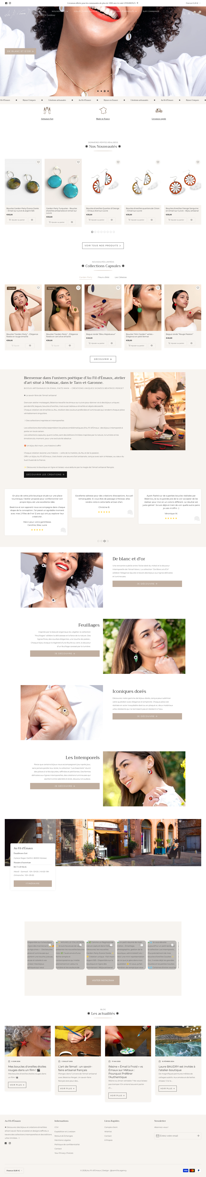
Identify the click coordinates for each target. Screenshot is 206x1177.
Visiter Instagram (103, 980)
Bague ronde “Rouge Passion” (179, 334)
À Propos (108, 1140)
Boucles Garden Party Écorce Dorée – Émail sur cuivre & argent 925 (22, 209)
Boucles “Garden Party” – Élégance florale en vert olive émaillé (62, 335)
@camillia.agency (118, 1171)
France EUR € (192, 3)
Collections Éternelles (120, 11)
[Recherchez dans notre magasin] (185, 13)
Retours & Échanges (64, 1136)
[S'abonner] (198, 1136)
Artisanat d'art (47, 119)
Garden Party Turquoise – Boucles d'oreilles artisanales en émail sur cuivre (61, 210)
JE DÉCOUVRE (146, 584)
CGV (56, 1127)
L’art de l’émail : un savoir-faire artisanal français (75, 1068)
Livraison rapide (159, 119)
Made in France (103, 119)
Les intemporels (18, 51)
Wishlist (108, 1132)
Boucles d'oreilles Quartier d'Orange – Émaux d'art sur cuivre (102, 209)
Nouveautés (58, 11)
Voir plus (16, 1085)
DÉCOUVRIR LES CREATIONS (44, 474)
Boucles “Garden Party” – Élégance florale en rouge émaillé (22, 335)
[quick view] (32, 219)
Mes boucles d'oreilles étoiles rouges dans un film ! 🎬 (27, 1068)
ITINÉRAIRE (33, 883)
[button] (98, 91)
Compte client (110, 1127)
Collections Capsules (86, 11)
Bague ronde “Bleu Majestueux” (100, 334)
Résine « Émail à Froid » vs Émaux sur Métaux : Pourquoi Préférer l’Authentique (125, 1072)
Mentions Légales (63, 1140)
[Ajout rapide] (43, 565)
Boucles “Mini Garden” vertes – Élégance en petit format (140, 335)
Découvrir (101, 359)
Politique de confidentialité (67, 1144)
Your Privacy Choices (64, 1153)
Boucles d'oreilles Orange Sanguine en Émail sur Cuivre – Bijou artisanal (182, 209)
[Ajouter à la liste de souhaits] (38, 162)
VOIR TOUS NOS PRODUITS (101, 245)
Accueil (41, 11)
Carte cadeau (47, 15)
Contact (58, 1149)
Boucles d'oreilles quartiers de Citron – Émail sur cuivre (142, 209)
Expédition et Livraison (65, 1132)
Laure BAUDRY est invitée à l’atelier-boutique (177, 1068)
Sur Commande (151, 11)
